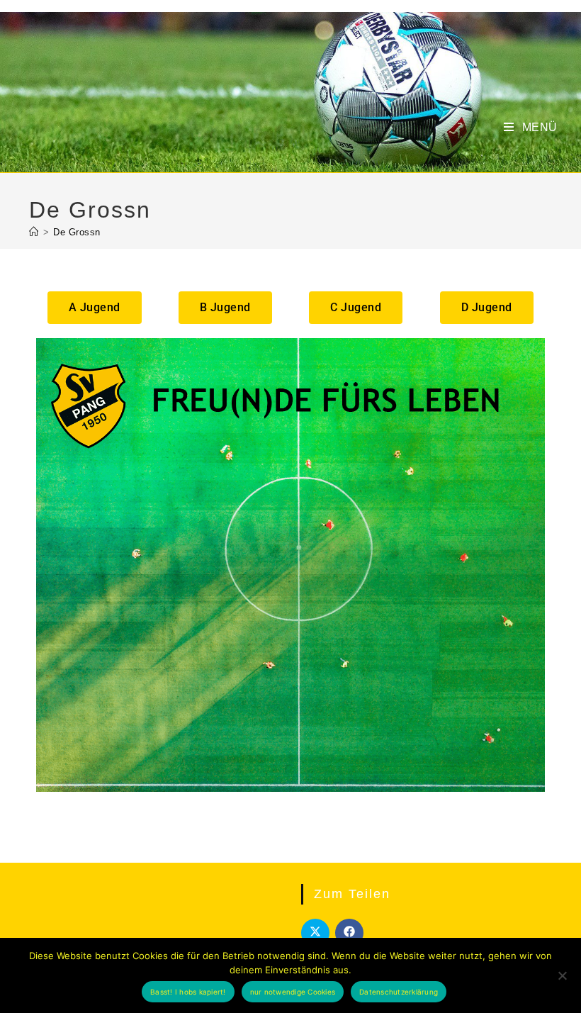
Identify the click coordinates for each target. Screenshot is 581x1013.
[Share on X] (315, 933)
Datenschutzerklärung (398, 991)
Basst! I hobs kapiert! (188, 991)
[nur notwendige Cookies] (561, 975)
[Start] (34, 232)
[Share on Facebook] (349, 933)
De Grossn (77, 232)
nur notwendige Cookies (293, 991)
